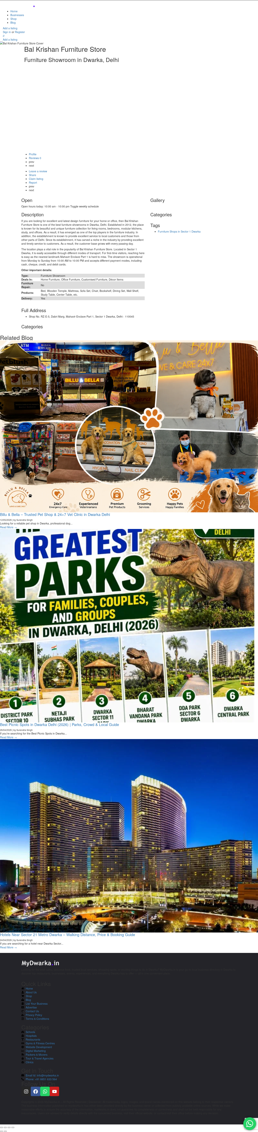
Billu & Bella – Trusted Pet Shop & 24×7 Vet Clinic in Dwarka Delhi (55, 514)
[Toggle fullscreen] (9, 1127)
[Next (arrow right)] (5, 1131)
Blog (13, 22)
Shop (13, 19)
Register (20, 32)
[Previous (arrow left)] (1, 1131)
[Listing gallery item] (150, 206)
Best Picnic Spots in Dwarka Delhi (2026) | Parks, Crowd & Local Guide (59, 724)
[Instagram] (26, 1091)
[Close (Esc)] (1, 1127)
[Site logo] (22, 4)
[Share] (5, 1127)
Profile (32, 154)
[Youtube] (54, 1091)
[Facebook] (35, 1091)
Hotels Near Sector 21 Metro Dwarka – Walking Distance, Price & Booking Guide (67, 934)
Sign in (7, 32)
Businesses (17, 15)
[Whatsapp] (45, 1091)
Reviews (35, 158)
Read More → (8, 527)
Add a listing (10, 28)
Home (14, 11)
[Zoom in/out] (12, 1127)
